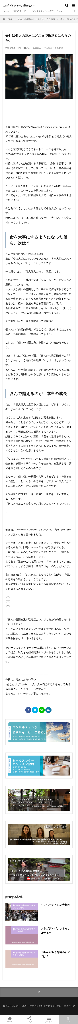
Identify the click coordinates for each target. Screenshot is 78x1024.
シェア (29, 1022)
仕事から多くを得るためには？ (55, 954)
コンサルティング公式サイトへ (47, 11)
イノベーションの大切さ (55, 904)
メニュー (48, 1022)
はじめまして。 (20, 11)
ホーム (6, 11)
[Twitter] (35, 710)
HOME (9, 19)
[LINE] (42, 710)
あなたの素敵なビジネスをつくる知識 (36, 19)
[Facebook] (28, 710)
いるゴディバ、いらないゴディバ (55, 930)
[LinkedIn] (48, 710)
